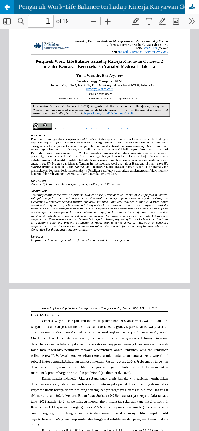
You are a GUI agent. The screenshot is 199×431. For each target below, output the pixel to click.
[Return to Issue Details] (7, 7)
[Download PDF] (192, 7)
